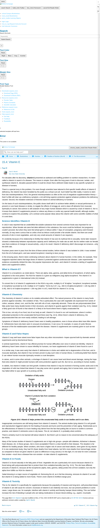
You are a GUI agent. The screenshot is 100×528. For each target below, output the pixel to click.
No (31, 511)
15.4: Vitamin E (17, 498)
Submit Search (5, 39)
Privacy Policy (70, 523)
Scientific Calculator (10, 105)
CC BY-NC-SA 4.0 (77, 498)
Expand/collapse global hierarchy (4, 156)
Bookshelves (24, 156)
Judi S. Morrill (13, 171)
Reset (3, 52)
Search (5, 152)
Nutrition (38, 156)
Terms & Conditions (81, 523)
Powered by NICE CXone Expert (29, 519)
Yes (23, 511)
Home (11, 156)
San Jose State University (17, 174)
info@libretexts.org (37, 525)
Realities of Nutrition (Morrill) (56, 156)
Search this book (5, 33)
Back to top (5, 505)
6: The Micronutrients (79, 156)
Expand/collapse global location (97, 156)
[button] (7, 119)
